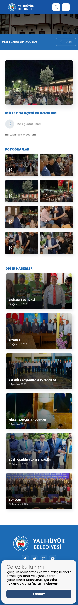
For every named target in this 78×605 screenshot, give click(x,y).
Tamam (39, 594)
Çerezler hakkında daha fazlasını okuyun (32, 582)
